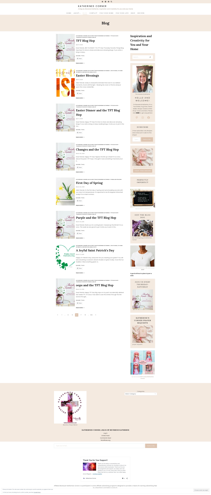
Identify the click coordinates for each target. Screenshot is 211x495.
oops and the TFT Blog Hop (94, 285)
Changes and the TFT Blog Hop (97, 149)
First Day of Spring (89, 183)
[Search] (150, 57)
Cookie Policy (37, 492)
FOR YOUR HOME (106, 13)
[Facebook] (108, 1)
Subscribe (147, 139)
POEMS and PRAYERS (116, 179)
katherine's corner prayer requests (142, 320)
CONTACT (93, 13)
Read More (80, 63)
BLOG (85, 13)
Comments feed (105, 438)
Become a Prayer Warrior (70, 425)
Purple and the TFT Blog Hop (96, 218)
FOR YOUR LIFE (122, 13)
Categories (140, 391)
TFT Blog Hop (85, 40)
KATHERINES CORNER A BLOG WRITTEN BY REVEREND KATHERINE (93, 35)
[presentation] (67, 48)
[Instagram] (105, 1)
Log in (105, 433)
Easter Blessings (87, 75)
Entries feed (105, 436)
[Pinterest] (102, 1)
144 (91, 315)
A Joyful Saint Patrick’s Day (95, 250)
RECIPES (141, 13)
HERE (137, 113)
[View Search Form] (111, 1)
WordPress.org (105, 440)
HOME (69, 13)
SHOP (133, 13)
